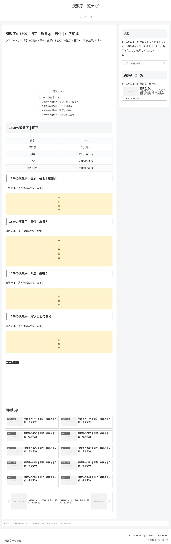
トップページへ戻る (137, 536)
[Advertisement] (59, 64)
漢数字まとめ (13, 362)
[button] (164, 63)
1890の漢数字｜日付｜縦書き (58, 106)
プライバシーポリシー (157, 536)
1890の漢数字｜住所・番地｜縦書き (61, 101)
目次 (55, 91)
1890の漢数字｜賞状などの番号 (59, 114)
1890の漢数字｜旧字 (51, 97)
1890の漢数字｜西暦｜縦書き (58, 110)
